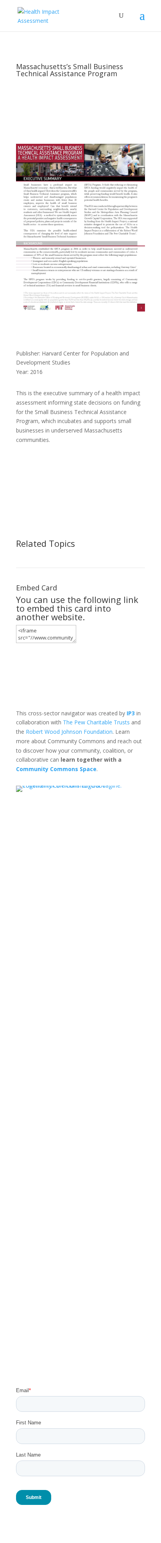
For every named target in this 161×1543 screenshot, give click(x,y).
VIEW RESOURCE (54, 466)
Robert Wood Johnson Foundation (69, 731)
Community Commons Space (56, 769)
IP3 (131, 713)
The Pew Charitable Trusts (96, 722)
